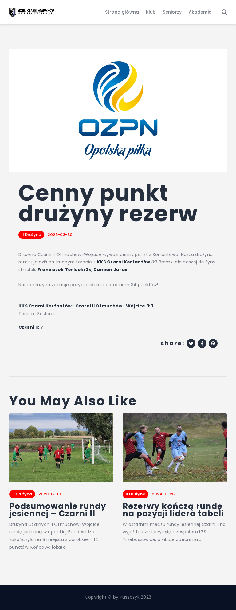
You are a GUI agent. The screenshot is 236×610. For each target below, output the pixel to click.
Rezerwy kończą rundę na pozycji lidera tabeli (173, 510)
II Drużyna (31, 235)
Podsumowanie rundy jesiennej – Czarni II (57, 510)
